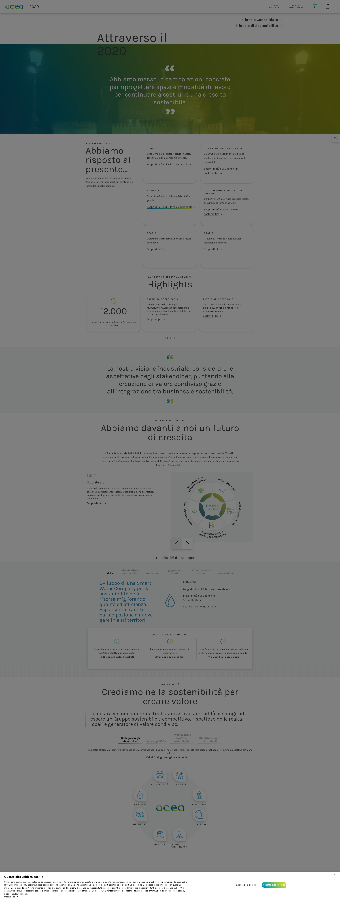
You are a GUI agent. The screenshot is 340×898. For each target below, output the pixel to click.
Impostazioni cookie (245, 885)
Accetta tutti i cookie (274, 885)
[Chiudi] (334, 874)
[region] (170, 885)
